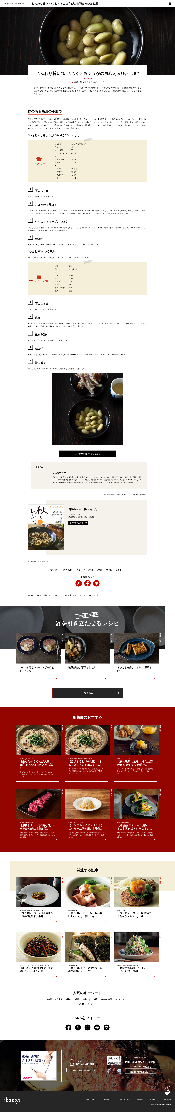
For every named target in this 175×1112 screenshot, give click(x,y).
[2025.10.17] (87, 804)
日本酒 (58, 999)
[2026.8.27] (136, 740)
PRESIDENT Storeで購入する (140, 1067)
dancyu (30, 595)
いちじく (54, 570)
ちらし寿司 (106, 999)
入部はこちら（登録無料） (81, 1070)
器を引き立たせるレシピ (92, 82)
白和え (109, 570)
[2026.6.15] (87, 947)
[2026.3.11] (38, 804)
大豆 (90, 570)
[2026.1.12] (136, 892)
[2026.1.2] (87, 740)
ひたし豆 (67, 570)
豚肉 (68, 999)
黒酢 (77, 999)
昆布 (99, 570)
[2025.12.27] (38, 892)
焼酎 (49, 999)
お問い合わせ (167, 1099)
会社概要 (153, 1099)
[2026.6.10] (38, 947)
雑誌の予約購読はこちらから (140, 1072)
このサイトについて (90, 1099)
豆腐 (118, 570)
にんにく (120, 999)
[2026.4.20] (87, 892)
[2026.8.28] (38, 740)
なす (90, 1004)
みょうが (80, 570)
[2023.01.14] (87, 648)
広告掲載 (140, 1099)
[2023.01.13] (136, 648)
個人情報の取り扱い (123, 1099)
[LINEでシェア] (96, 583)
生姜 (81, 1004)
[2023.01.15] (38, 648)
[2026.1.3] (136, 947)
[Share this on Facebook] (87, 583)
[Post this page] (78, 583)
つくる (38, 595)
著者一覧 (107, 1099)
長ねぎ (87, 999)
